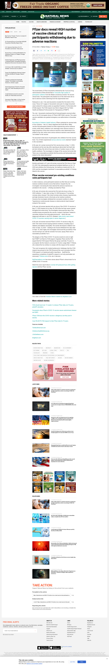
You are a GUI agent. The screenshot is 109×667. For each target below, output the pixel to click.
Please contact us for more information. (41, 609)
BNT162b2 (35, 55)
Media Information (50, 632)
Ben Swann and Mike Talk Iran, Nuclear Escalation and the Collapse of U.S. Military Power (9, 152)
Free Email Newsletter (51, 626)
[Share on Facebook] (38, 50)
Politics (24, 21)
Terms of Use (49, 640)
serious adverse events (59, 140)
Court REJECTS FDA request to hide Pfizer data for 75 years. (50, 321)
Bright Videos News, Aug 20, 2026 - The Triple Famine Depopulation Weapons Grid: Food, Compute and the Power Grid (9, 174)
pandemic (63, 55)
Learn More (72, 661)
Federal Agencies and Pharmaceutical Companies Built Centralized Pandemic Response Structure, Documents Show (15, 61)
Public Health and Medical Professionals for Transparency (53, 56)
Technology (88, 21)
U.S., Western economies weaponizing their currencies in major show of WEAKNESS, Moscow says (63, 405)
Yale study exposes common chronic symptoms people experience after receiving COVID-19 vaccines (63, 391)
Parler (88, 628)
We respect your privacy (8, 634)
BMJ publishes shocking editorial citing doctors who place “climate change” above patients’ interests (63, 572)
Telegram (89, 626)
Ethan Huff (60, 401)
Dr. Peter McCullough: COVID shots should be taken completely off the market (62, 516)
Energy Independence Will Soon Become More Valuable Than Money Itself (9, 163)
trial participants (50, 357)
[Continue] (35, 631)
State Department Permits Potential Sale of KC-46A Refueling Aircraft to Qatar (15, 88)
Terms (42, 652)
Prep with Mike (16, 11)
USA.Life (89, 640)
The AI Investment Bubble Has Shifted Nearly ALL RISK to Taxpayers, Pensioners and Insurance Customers (23, 164)
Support (48, 628)
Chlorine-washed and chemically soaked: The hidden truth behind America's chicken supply (14, 81)
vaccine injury (56, 58)
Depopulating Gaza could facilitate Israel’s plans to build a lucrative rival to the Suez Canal (63, 446)
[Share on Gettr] (55, 50)
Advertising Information (52, 634)
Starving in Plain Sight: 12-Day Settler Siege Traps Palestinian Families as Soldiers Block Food (15, 101)
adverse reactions (40, 54)
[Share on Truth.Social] (52, 50)
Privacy (38, 652)
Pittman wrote (43, 256)
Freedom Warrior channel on (58, 296)
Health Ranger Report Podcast (74, 628)
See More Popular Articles (16, 106)
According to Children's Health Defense (44, 122)
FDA (52, 55)
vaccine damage (48, 58)
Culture (31, 21)
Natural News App (71, 630)
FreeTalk (89, 634)
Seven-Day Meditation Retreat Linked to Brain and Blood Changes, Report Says (15, 74)
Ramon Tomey (45, 47)
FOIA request (57, 55)
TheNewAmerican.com (39, 327)
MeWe (88, 636)
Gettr (88, 632)
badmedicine (55, 54)
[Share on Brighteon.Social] (34, 50)
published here (76, 654)
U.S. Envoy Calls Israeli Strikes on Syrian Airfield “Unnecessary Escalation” (15, 67)
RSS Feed (69, 636)
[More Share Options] (59, 50)
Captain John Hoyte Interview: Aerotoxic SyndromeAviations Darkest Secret (21, 173)
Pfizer (68, 55)
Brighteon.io (90, 622)
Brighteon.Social (91, 624)
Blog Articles (70, 634)
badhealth (48, 54)
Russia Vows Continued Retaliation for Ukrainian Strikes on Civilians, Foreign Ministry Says (15, 54)
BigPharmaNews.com (38, 259)
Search (105, 11)
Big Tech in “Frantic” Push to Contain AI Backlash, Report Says (15, 36)
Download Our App (86, 11)
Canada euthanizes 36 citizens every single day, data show (63, 558)
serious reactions (64, 57)
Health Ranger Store (72, 626)
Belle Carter (60, 415)
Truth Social (90, 630)
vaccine (41, 58)
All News (69, 624)
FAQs (99, 11)
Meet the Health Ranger (52, 624)
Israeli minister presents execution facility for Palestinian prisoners (14, 94)
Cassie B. (60, 387)
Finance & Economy (55, 21)
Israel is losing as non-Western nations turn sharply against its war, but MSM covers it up (62, 432)
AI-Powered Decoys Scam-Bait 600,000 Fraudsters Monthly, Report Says (15, 42)
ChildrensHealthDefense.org (40, 331)
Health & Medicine (42, 21)
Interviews (24, 11)
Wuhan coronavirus (66, 58)
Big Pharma (39, 26)
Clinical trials (42, 55)
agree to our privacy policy (34, 663)
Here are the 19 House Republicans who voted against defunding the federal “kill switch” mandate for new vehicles (63, 460)
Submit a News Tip (50, 636)
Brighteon (8, 11)
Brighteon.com (36, 338)
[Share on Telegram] (45, 50)
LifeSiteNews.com (37, 334)
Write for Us (49, 630)
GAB (88, 638)
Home (3, 11)
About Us (94, 11)
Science (80, 21)
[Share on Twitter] (41, 50)
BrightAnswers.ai (76, 11)
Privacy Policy (49, 638)
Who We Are (49, 622)
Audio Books (31, 11)
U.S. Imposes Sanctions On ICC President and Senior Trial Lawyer (14, 47)
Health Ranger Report (9, 135)
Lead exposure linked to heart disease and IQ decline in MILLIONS (62, 530)
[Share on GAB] (48, 50)
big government (63, 54)
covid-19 (48, 55)
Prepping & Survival (69, 21)
